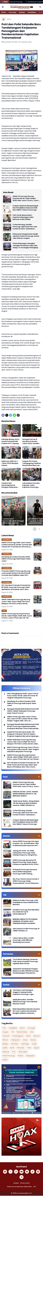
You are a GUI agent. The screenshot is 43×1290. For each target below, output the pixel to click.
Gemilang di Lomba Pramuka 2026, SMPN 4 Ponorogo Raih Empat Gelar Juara (16, 559)
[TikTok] (32, 1172)
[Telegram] (10, 415)
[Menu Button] (3, 7)
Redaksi (16, 1183)
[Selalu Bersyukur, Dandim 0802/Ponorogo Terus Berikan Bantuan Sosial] (7, 1003)
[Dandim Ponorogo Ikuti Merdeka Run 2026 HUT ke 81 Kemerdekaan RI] (7, 913)
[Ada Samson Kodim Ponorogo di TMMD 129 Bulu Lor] (7, 932)
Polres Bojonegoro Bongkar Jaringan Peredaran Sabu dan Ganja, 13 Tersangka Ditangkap (25, 245)
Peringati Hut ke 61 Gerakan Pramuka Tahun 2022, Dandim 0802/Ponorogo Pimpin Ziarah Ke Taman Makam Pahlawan (31, 441)
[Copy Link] (18, 415)
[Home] (4, 19)
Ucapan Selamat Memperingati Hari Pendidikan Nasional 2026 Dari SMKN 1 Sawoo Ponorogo (25, 208)
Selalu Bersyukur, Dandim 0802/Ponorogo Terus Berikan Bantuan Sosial (25, 1002)
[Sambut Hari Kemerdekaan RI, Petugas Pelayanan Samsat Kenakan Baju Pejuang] (11, 474)
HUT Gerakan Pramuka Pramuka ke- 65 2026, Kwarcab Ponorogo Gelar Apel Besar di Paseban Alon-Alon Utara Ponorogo (16, 587)
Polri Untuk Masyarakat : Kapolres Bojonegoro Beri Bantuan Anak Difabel (23, 217)
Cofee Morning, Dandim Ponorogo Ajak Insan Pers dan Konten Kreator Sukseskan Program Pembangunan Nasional (26, 227)
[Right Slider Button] (41, 12)
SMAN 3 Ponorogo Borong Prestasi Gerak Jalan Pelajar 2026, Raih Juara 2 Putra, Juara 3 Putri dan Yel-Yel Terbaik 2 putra (26, 198)
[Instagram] (16, 1172)
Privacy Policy (25, 1183)
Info (34, 1187)
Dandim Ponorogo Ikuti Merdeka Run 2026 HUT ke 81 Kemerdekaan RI (26, 912)
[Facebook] (3, 415)
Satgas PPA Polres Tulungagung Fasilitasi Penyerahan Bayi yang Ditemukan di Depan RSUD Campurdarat (31, 463)
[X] (6, 415)
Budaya (22, 12)
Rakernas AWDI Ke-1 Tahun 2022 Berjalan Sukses (10, 463)
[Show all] (39, 777)
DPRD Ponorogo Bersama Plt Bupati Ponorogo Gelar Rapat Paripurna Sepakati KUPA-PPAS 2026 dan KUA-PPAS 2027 (25, 862)
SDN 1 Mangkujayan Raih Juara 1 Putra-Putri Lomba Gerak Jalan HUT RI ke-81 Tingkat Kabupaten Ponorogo (23, 696)
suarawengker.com (25, 1193)
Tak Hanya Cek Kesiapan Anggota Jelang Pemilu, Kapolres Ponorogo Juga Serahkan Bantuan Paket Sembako (23, 992)
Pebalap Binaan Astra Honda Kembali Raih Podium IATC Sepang (10, 441)
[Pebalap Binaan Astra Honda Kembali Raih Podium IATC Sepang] (11, 430)
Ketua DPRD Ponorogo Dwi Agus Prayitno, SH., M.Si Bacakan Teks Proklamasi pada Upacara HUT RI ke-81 (26, 843)
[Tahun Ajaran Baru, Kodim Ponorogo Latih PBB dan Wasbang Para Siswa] (7, 941)
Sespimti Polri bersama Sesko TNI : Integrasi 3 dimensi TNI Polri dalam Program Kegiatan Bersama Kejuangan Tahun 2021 (23, 734)
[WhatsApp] (14, 415)
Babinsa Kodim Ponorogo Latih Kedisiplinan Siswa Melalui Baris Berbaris (25, 902)
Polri (4, 611)
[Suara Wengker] (21, 7)
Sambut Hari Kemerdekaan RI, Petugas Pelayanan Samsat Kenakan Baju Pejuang (10, 485)
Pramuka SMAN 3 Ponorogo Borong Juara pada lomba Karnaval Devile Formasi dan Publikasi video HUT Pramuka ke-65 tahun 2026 (16, 573)
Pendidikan (32, 12)
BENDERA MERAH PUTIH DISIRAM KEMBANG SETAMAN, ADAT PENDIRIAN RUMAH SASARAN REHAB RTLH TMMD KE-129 (25, 921)
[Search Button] (40, 7)
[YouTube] (22, 1172)
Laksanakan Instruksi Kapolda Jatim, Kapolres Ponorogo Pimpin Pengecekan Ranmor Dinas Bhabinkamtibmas (31, 485)
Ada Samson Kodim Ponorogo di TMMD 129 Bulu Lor (26, 930)
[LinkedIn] (38, 1172)
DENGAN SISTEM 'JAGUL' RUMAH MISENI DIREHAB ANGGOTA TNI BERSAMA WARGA (25, 794)
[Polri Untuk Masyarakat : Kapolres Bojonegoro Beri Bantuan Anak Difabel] (7, 218)
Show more (21, 627)
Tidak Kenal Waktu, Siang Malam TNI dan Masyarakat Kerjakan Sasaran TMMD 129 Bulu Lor (26, 803)
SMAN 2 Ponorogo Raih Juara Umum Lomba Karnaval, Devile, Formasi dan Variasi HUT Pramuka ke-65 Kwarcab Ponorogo (17, 545)
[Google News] (27, 1172)
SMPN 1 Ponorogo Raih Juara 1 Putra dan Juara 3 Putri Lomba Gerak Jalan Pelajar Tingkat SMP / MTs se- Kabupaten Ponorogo (22, 719)
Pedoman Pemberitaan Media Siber (19, 1187)
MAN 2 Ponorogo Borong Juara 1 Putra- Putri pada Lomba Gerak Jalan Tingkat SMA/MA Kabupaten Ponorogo (23, 749)
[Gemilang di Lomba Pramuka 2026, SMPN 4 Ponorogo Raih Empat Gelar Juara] (38, 557)
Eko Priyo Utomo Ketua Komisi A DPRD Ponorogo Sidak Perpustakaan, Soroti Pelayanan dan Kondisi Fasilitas (26, 881)
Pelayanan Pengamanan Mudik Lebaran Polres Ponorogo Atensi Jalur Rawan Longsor (26, 236)
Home (4, 12)
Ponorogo (12, 12)
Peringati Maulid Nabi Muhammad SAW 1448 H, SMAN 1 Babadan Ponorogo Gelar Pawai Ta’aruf (23, 711)
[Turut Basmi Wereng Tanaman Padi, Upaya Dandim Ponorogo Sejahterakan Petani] (7, 962)
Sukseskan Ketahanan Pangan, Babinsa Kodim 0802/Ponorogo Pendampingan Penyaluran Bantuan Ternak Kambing (26, 971)
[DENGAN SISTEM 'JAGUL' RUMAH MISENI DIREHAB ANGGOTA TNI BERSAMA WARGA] (7, 795)
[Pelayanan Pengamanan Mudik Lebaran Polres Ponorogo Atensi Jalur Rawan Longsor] (7, 237)
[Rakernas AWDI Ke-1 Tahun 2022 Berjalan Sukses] (11, 452)
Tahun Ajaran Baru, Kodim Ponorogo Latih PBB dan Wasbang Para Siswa (23, 940)
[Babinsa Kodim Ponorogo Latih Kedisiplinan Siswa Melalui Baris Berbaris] (7, 903)
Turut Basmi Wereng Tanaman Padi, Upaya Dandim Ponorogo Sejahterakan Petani (25, 961)
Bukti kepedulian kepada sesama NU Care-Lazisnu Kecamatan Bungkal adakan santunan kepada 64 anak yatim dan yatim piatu (26, 1011)
